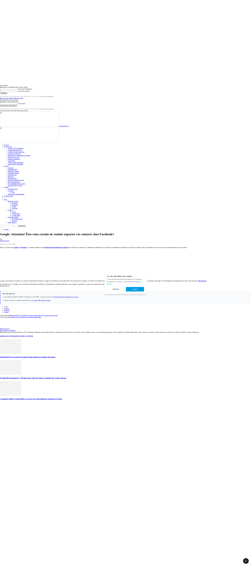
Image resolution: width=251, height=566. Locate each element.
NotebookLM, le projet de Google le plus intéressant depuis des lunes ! (28, 357)
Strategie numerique (14, 159)
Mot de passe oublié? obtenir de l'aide (11, 98)
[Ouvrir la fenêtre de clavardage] (246, 561)
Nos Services (8, 146)
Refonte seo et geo (13, 157)
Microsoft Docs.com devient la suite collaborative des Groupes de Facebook (34, 315)
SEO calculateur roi (14, 182)
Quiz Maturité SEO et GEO (16, 184)
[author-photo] (4, 327)
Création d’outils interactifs (16, 152)
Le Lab (6, 166)
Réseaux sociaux (13, 201)
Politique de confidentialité (16, 194)
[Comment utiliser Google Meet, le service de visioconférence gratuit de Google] (10, 395)
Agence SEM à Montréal (15, 162)
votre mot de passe (24, 91)
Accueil (6, 145)
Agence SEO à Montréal (15, 164)
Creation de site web (14, 154)
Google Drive (16, 213)
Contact (6, 187)
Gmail (14, 212)
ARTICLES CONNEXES (8, 336)
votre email (21, 103)
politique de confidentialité (46, 96)
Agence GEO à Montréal (15, 148)
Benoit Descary (5, 241)
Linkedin (14, 208)
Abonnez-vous (8, 196)
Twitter (14, 206)
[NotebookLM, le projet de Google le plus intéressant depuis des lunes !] (10, 353)
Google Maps (16, 215)
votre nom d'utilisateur (25, 89)
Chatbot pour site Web (15, 150)
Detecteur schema (13, 171)
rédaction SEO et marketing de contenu (66, 297)
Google (10, 210)
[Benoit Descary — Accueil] (29, 141)
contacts (6, 308)
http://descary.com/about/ (7, 330)
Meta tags (11, 176)
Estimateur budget (13, 173)
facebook (7, 310)
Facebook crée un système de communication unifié (25, 317)
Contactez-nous (12, 189)
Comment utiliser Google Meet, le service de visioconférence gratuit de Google (31, 399)
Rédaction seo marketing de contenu (19, 155)
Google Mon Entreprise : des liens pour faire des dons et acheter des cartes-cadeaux (33, 378)
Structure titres (12, 178)
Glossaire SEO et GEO (15, 185)
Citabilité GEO (12, 169)
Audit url (10, 168)
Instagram (15, 205)
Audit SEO (11, 161)
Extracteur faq (12, 175)
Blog (5, 199)
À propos (11, 191)
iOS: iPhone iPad (17, 219)
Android (14, 221)
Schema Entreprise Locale (16, 180)
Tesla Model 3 (12, 222)
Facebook (15, 203)
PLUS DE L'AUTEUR (25, 336)
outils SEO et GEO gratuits (42, 300)
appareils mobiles (13, 217)
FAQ (13, 192)
